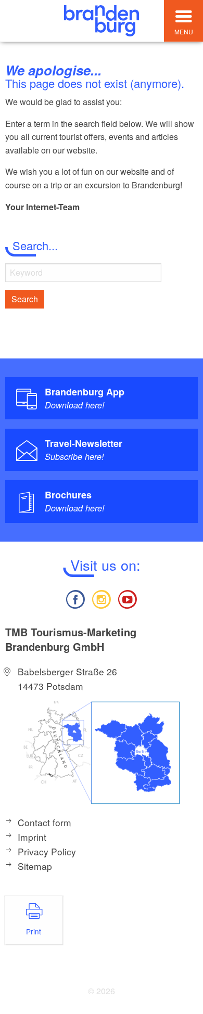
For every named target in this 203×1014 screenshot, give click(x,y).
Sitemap (35, 865)
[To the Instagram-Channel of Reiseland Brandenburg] (101, 598)
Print (33, 931)
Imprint (32, 836)
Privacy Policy (47, 851)
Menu (183, 31)
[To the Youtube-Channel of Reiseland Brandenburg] (128, 598)
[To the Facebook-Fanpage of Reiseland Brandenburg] (75, 598)
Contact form (44, 822)
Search (24, 299)
